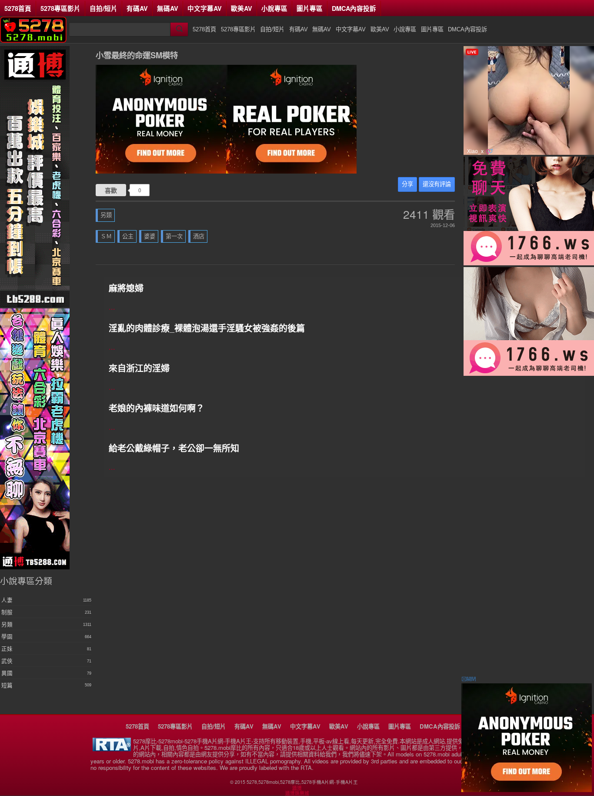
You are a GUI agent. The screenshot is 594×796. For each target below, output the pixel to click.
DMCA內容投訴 (354, 8)
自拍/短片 (103, 8)
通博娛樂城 (297, 793)
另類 (106, 215)
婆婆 (149, 236)
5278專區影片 (60, 8)
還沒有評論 (437, 184)
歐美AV (241, 8)
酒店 (198, 236)
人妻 (7, 600)
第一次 (174, 236)
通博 (297, 787)
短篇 (7, 685)
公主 (127, 236)
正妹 (7, 649)
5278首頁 (17, 8)
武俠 (7, 661)
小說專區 (274, 8)
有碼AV (137, 8)
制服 (7, 612)
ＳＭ (106, 236)
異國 (7, 673)
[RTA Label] (112, 749)
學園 (7, 637)
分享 (407, 184)
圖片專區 (310, 8)
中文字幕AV (204, 8)
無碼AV (167, 8)
